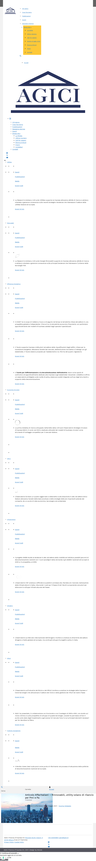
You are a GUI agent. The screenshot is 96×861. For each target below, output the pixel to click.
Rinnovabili (10, 223)
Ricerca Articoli (31, 45)
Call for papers (32, 37)
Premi (29, 48)
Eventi (24, 20)
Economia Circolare (13, 390)
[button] (20, 56)
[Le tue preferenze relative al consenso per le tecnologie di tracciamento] (3, 858)
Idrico (9, 458)
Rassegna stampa (18, 129)
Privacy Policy (9, 842)
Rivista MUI (27, 27)
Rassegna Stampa (28, 23)
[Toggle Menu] (5, 160)
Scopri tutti (19, 186)
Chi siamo (25, 8)
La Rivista (18, 136)
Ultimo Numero (32, 34)
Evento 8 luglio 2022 (33, 41)
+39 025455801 (53, 838)
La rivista (30, 30)
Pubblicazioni (26, 16)
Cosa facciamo (27, 12)
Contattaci (19, 147)
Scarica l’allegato (65, 806)
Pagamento (4, 860)
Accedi (26, 62)
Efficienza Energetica (13, 284)
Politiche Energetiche (13, 730)
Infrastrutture (11, 519)
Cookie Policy (19, 842)
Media (17, 181)
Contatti (55, 1)
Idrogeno (10, 605)
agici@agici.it (63, 838)
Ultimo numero (21, 138)
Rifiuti (9, 658)
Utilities (9, 162)
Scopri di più (19, 209)
